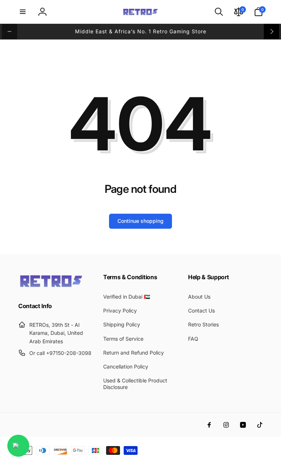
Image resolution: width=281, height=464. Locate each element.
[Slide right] (271, 31)
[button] (23, 12)
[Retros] (51, 286)
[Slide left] (9, 31)
